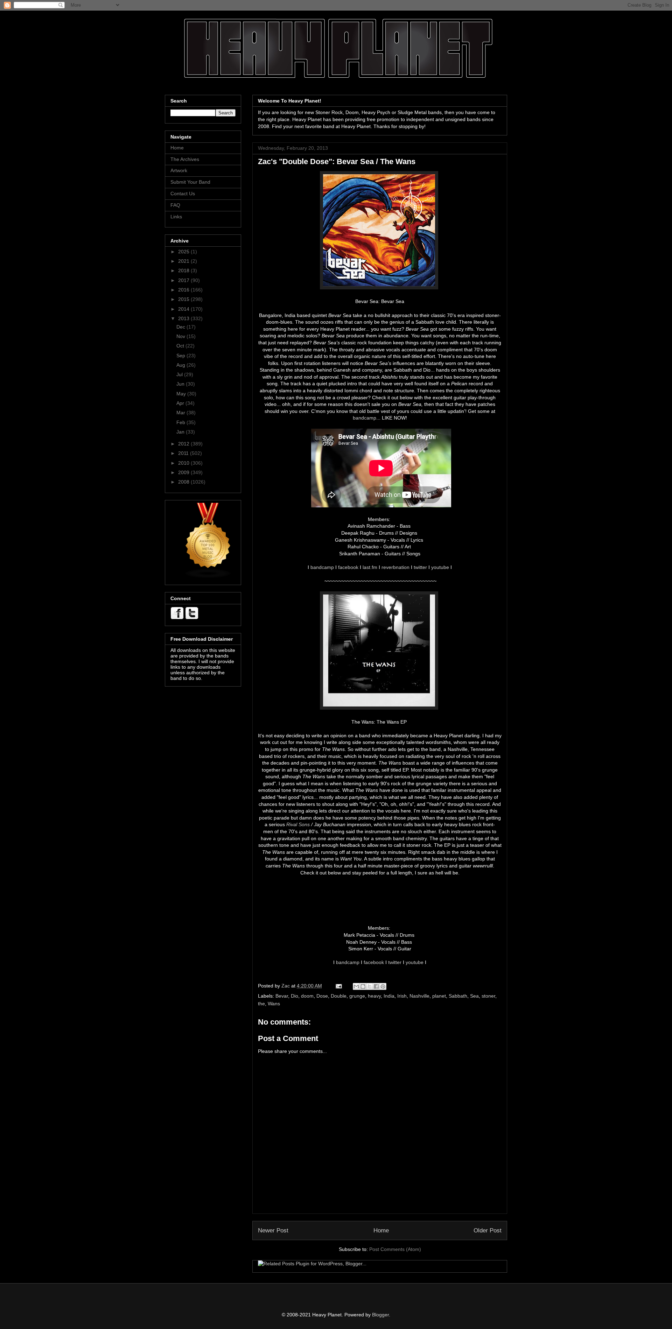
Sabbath (458, 996)
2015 (184, 299)
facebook (348, 567)
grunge (357, 996)
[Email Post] (338, 986)
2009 (184, 472)
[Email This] (356, 986)
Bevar (281, 996)
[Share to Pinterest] (382, 986)
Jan (181, 432)
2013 (184, 318)
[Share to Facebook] (376, 986)
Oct (181, 346)
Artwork (178, 170)
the (261, 1003)
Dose (322, 996)
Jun (181, 384)
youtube (440, 567)
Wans (274, 1003)
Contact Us (182, 193)
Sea (474, 996)
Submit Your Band (190, 182)
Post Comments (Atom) (395, 1249)
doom (307, 996)
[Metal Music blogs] (208, 576)
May (181, 393)
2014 (184, 309)
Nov (181, 336)
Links (176, 216)
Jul (180, 374)
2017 (184, 280)
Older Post (488, 1230)
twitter (420, 567)
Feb (181, 422)
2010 (184, 463)
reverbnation (396, 567)
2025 (184, 251)
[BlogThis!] (362, 986)
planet (439, 996)
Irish (402, 996)
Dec (181, 327)
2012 (184, 443)
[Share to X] (369, 986)
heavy (374, 996)
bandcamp (364, 418)
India (389, 996)
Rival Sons (298, 824)
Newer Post (273, 1230)
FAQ (175, 205)
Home (381, 1230)
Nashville (419, 996)
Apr (181, 403)
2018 (184, 270)
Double (338, 996)
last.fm (370, 567)
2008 (184, 482)
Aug (181, 365)
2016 (184, 290)
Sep (181, 355)
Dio (294, 996)
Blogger (380, 1314)
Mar (181, 412)
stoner (488, 996)
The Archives (184, 159)
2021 (184, 261)
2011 (184, 453)
